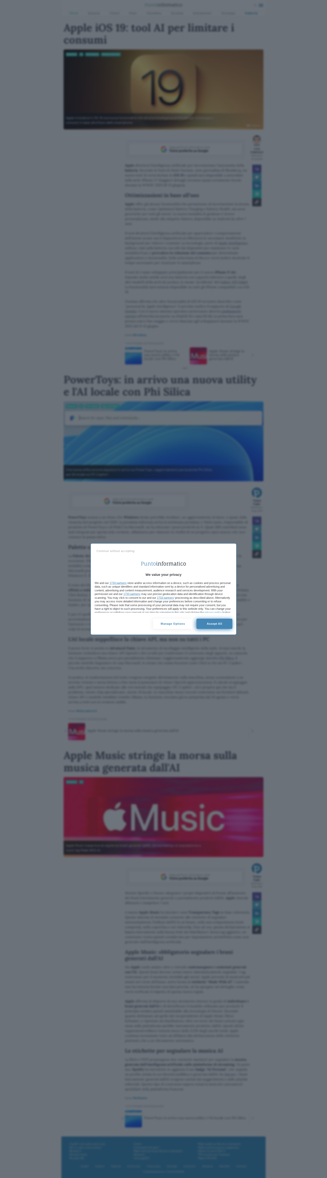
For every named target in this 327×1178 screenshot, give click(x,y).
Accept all (214, 623)
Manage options (173, 623)
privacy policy (213, 612)
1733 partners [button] (118, 583)
